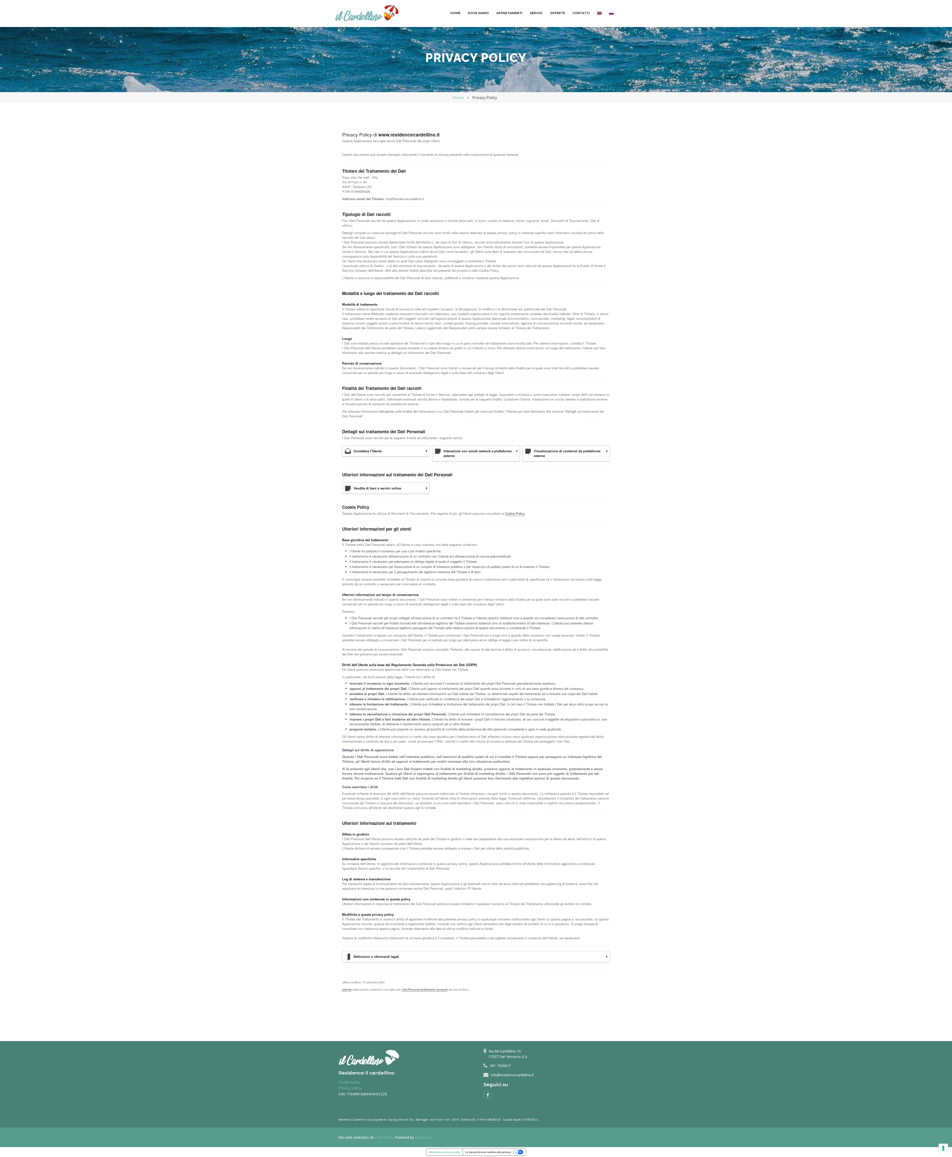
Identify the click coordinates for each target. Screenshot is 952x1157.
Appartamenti (509, 13)
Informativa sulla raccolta (444, 1152)
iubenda (347, 989)
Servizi (536, 13)
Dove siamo (478, 13)
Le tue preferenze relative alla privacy (488, 1152)
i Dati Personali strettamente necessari (424, 989)
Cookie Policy (515, 513)
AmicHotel (423, 1137)
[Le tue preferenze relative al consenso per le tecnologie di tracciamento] (943, 1148)
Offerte (557, 13)
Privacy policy (349, 1087)
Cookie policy (349, 1081)
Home (455, 13)
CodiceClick (384, 1137)
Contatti (581, 13)
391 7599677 (500, 1065)
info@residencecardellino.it (512, 1075)
